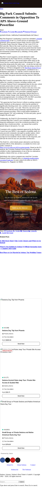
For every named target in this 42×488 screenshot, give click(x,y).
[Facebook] (2, 460)
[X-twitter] (7, 460)
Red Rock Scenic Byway (33, 68)
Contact (32, 465)
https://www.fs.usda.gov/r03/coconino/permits (15, 147)
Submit (22, 482)
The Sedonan (26, 469)
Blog (1, 8)
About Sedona (21, 465)
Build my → (21, 208)
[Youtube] (12, 460)
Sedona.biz (14, 469)
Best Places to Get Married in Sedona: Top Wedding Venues (20, 252)
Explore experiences (21, 214)
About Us (10, 465)
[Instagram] (17, 460)
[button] (38, 4)
